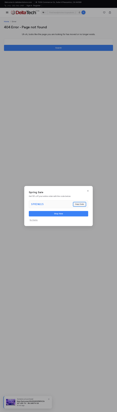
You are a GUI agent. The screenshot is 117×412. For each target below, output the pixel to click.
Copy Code (79, 204)
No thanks (34, 220)
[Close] (88, 191)
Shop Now (58, 214)
